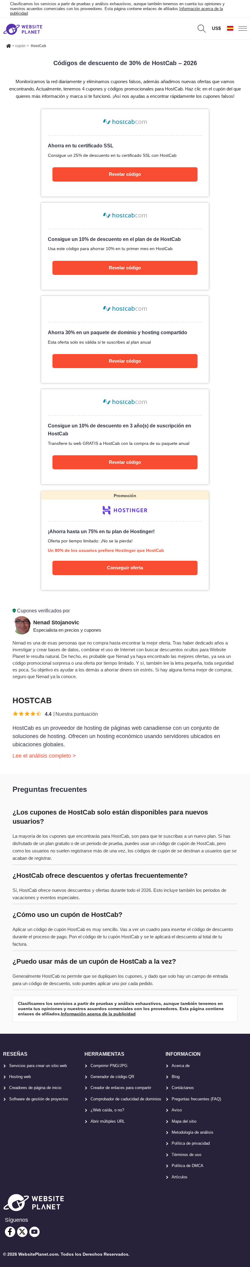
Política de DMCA (187, 1165)
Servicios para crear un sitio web (38, 1065)
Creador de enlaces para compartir (121, 1087)
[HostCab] (125, 152)
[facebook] (10, 1232)
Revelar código (125, 174)
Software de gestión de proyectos (38, 1099)
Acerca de (181, 1065)
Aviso (177, 1110)
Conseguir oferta (125, 567)
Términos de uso (186, 1154)
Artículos (180, 1177)
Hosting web (20, 1076)
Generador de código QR (112, 1076)
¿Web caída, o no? (107, 1110)
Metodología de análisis (192, 1132)
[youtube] (34, 1232)
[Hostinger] (125, 540)
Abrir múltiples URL (108, 1121)
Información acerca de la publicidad (98, 1013)
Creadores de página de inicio (35, 1087)
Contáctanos (183, 1087)
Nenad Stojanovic (56, 622)
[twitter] (22, 1232)
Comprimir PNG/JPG (109, 1065)
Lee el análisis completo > (44, 756)
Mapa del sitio (184, 1121)
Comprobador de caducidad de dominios (126, 1099)
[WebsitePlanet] (8, 45)
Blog (176, 1076)
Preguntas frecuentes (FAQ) (196, 1099)
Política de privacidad (191, 1143)
